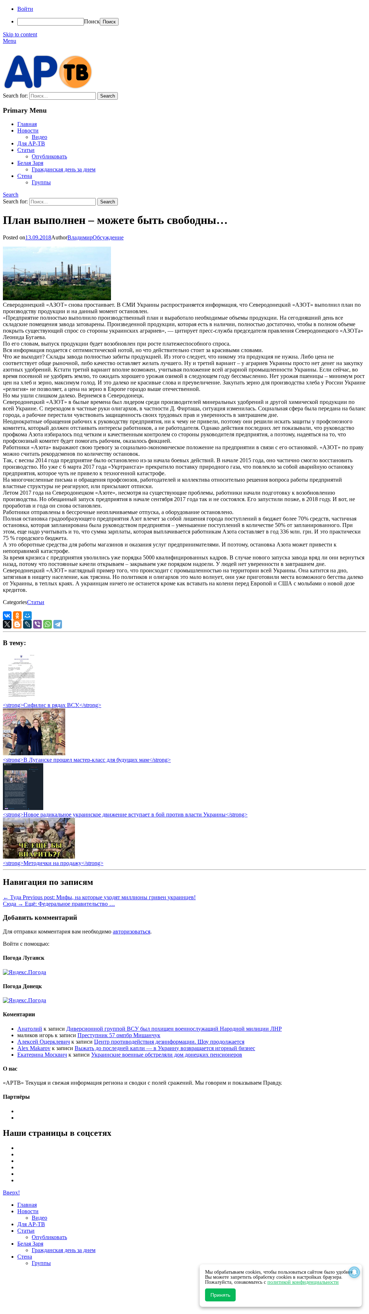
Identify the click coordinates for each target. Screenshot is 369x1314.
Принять (220, 1295)
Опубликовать (49, 156)
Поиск (92, 21)
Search (10, 195)
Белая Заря (30, 163)
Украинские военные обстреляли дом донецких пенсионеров (166, 1055)
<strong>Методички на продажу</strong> (53, 863)
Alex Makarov (33, 1048)
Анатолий (29, 1029)
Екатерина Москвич (42, 1055)
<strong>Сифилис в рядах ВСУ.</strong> (52, 705)
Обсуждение (108, 237)
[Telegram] (57, 624)
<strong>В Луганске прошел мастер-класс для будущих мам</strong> (87, 760)
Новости (28, 130)
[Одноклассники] (17, 615)
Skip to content (20, 34)
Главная (27, 124)
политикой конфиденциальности (303, 1282)
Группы (41, 182)
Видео (39, 137)
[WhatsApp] (47, 624)
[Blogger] (17, 624)
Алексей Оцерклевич (43, 1042)
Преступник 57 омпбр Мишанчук (118, 1035)
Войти (25, 9)
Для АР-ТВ (31, 143)
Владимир (80, 237)
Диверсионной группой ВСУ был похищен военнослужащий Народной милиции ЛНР (174, 1029)
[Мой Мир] (27, 615)
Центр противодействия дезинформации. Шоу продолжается (169, 1042)
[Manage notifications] (354, 1272)
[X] (7, 624)
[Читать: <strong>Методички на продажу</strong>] (39, 857)
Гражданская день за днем (63, 169)
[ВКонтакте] (7, 615)
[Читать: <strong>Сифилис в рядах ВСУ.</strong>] (19, 699)
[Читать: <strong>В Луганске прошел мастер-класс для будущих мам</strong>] (34, 753)
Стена (24, 176)
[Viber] (37, 624)
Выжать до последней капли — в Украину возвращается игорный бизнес (165, 1048)
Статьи (26, 150)
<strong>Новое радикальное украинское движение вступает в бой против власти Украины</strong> (125, 814)
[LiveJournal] (27, 624)
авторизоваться (131, 931)
